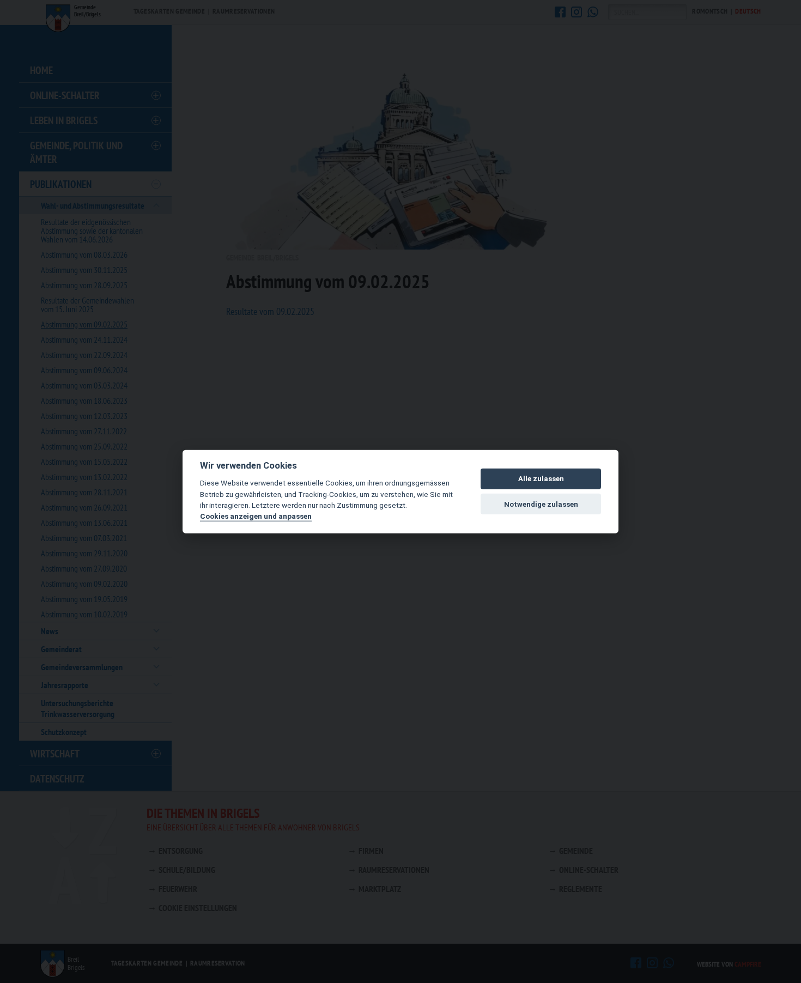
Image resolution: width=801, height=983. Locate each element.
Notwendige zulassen (541, 504)
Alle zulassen (541, 479)
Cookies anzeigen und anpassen (256, 516)
